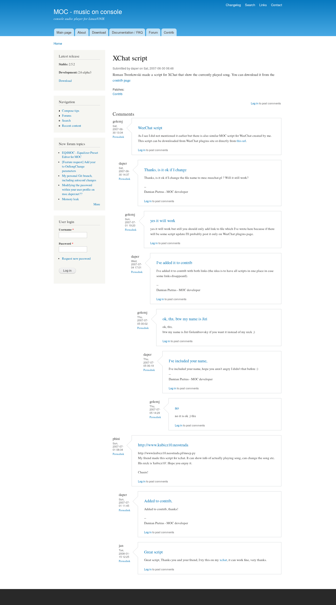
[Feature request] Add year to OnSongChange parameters (78, 166)
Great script (153, 552)
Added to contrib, (158, 501)
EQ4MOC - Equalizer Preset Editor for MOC (80, 155)
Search (250, 4)
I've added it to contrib (174, 262)
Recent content (71, 126)
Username (66, 230)
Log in (254, 103)
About (81, 32)
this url (241, 141)
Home (58, 43)
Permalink (118, 137)
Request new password (76, 258)
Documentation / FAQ (127, 32)
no (177, 408)
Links (263, 4)
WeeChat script (150, 127)
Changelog (233, 4)
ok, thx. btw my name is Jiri (185, 319)
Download (99, 32)
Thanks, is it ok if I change (165, 169)
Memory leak (70, 199)
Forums (66, 115)
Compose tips (70, 111)
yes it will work (162, 220)
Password (66, 244)
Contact (276, 4)
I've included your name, (188, 361)
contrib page (122, 80)
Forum (153, 32)
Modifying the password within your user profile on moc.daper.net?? (78, 189)
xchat (223, 560)
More (96, 204)
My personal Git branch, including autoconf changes (79, 178)
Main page (64, 32)
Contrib (169, 32)
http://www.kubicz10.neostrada (163, 445)
